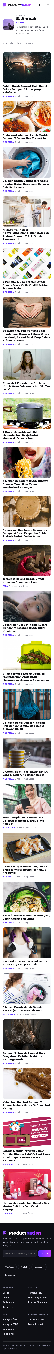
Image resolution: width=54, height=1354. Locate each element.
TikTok (24, 1267)
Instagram (39, 1267)
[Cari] (39, 5)
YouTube (9, 1267)
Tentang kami (35, 1292)
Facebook (10, 1275)
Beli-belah (8, 1302)
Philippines (9, 1333)
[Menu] (48, 5)
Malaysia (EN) (10, 1319)
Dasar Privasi (35, 1324)
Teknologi (8, 1307)
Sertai (45, 1253)
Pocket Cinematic (38, 1302)
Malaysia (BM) (10, 1324)
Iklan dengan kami (38, 1297)
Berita (6, 1292)
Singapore (8, 1329)
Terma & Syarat (36, 1319)
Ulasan (6, 1297)
